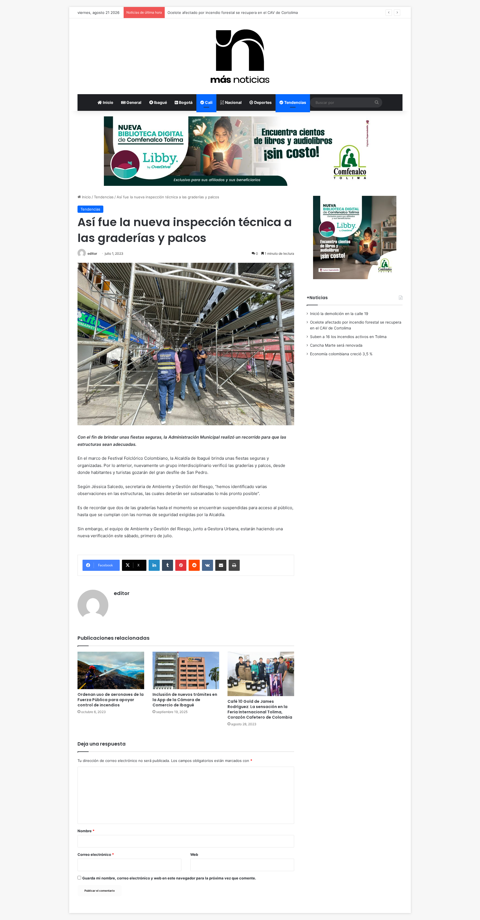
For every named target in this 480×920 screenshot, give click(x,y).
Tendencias (294, 102)
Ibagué (160, 102)
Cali (208, 102)
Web (194, 854)
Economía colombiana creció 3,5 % (341, 354)
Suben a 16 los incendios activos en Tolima (204, 12)
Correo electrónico (96, 854)
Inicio (107, 102)
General (133, 102)
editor (92, 253)
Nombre (86, 831)
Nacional (233, 102)
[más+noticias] (240, 56)
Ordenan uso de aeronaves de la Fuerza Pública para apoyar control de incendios (111, 700)
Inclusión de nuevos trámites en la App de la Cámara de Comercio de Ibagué (184, 700)
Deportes (262, 102)
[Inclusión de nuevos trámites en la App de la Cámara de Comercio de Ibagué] (185, 670)
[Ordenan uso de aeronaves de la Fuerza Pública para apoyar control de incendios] (111, 670)
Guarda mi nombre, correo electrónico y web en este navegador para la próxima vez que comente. (169, 878)
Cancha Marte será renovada (336, 345)
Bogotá (185, 102)
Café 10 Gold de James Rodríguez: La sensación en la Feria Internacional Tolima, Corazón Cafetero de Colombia (260, 709)
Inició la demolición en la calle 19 (339, 313)
